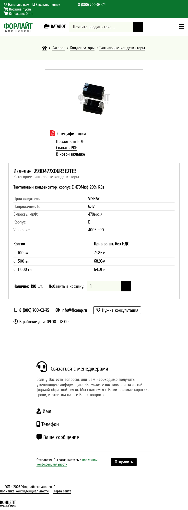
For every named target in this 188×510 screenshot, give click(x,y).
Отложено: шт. (21, 13)
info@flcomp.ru (73, 310)
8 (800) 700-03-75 (92, 4)
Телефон (49, 424)
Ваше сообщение (60, 437)
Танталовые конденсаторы (122, 48)
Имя (46, 411)
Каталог (58, 48)
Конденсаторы (82, 48)
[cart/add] (126, 286)
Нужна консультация (119, 310)
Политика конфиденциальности (24, 491)
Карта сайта (62, 491)
